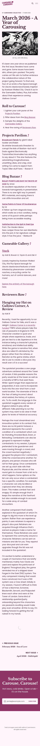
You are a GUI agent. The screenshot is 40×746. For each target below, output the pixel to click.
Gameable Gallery (13, 124)
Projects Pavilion (12, 113)
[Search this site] (32, 3)
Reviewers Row (29, 127)
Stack (5, 250)
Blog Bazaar (29, 117)
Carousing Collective (12, 13)
